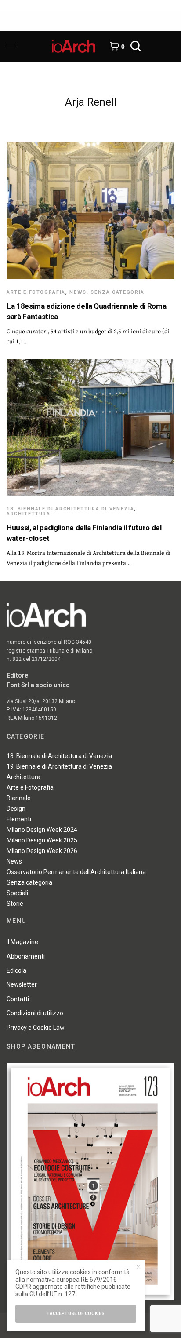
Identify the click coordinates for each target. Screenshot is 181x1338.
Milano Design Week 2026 (42, 851)
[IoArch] (74, 46)
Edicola (16, 970)
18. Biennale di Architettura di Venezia (70, 509)
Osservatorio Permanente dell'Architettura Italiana (76, 872)
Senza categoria (117, 292)
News (78, 292)
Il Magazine (22, 941)
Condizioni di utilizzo (35, 1013)
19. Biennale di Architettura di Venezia (59, 766)
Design (16, 809)
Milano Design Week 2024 (42, 830)
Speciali (17, 893)
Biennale (19, 798)
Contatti (18, 999)
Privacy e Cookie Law (36, 1027)
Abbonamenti (26, 956)
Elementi (19, 819)
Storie (15, 904)
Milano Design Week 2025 (42, 840)
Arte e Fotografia (36, 292)
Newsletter (22, 984)
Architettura (29, 514)
